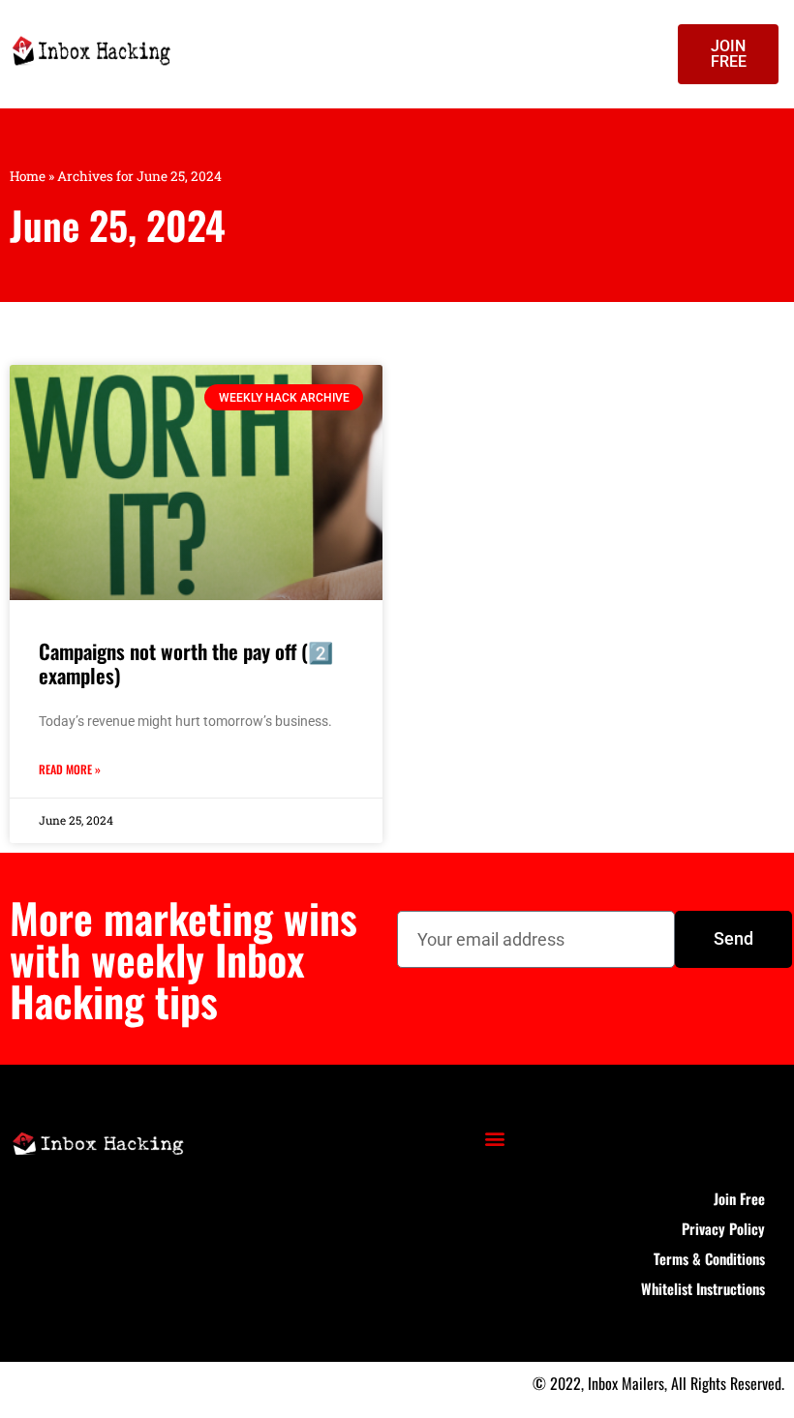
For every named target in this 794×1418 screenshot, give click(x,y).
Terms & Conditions (709, 1258)
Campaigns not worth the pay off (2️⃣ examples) (186, 663)
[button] (495, 1139)
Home (28, 176)
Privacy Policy (723, 1228)
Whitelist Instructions (703, 1288)
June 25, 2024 (118, 225)
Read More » (70, 769)
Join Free (739, 1198)
